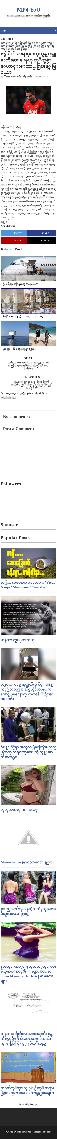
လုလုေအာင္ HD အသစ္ (19, 810)
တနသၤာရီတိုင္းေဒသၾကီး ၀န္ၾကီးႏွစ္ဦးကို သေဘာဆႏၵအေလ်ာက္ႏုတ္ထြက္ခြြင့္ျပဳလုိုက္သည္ (26, 1039)
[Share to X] (8, 397)
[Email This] (2, 397)
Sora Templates (24, 1132)
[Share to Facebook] (11, 397)
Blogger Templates (42, 1132)
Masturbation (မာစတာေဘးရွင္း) (27, 862)
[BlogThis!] (5, 397)
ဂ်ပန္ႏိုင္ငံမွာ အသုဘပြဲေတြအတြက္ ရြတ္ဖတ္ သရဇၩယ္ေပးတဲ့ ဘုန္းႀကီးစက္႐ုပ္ (28, 752)
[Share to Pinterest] (14, 397)
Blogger (33, 1104)
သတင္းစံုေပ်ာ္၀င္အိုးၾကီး (19, 77)
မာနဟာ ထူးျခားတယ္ (18, 640)
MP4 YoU (28, 9)
